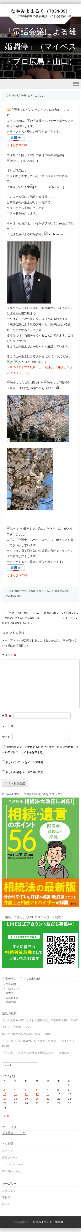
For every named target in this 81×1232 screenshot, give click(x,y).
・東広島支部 (10, 997)
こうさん (40, 95)
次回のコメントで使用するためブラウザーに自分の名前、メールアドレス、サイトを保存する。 (40, 749)
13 (37, 1094)
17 (4, 1098)
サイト (6, 736)
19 (26, 1098)
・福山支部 (9, 1002)
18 (15, 1098)
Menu (40, 84)
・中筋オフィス (12, 988)
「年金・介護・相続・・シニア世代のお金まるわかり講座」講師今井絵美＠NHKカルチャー (20, 617)
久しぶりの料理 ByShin (17, 1027)
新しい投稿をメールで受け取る (24, 772)
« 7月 (6, 1115)
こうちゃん (48, 591)
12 (26, 1094)
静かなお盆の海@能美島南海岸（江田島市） (29, 1034)
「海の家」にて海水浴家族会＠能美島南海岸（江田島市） (37, 1052)
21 (48, 1098)
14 (48, 1094)
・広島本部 (9, 984)
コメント (9, 655)
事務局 (6, 1197)
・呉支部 (8, 993)
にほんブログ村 (17, 145)
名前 (6, 715)
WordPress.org (11, 1171)
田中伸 (6, 1204)
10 (4, 1094)
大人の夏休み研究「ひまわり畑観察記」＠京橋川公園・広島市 (40, 1020)
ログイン (7, 1150)
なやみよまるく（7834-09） (40, 11)
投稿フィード (10, 1157)
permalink (13, 595)
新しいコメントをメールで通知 (24, 762)
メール (8, 726)
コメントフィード (13, 1164)
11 (15, 1094)
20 (37, 1098)
